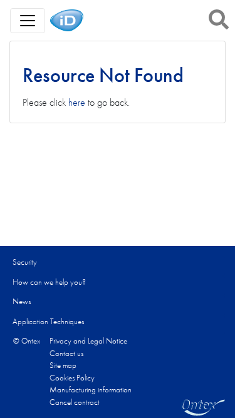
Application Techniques (48, 321)
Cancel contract (75, 402)
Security (25, 262)
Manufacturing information (91, 389)
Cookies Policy (72, 377)
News (22, 301)
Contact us (66, 353)
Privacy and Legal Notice (88, 340)
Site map (63, 365)
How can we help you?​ (49, 282)
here (76, 102)
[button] (219, 19)
